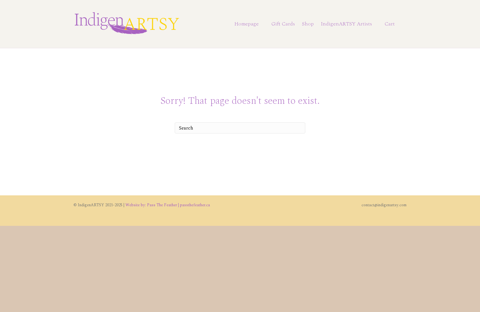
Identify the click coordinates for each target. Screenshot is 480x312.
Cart (390, 24)
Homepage (246, 24)
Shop (308, 24)
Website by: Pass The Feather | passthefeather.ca (167, 205)
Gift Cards (283, 24)
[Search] (402, 24)
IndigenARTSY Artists (346, 24)
